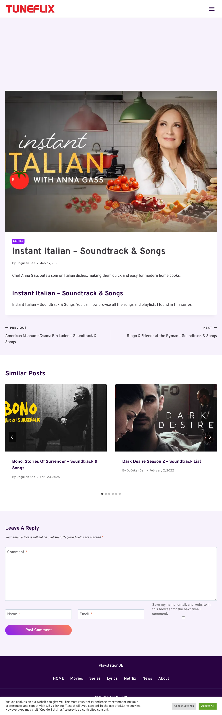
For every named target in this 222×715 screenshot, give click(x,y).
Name (13, 614)
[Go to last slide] (12, 437)
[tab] (102, 494)
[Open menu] (212, 8)
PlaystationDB (111, 665)
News (147, 678)
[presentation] (56, 418)
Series (18, 241)
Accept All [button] (207, 706)
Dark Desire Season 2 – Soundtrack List (161, 462)
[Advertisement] (111, 58)
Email (86, 614)
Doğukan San (25, 263)
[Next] (209, 437)
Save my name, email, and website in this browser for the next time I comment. (181, 609)
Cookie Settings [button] (184, 706)
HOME (58, 678)
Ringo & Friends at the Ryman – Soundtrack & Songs (172, 332)
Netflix (130, 678)
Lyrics (112, 678)
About (163, 678)
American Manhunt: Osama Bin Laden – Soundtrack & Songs (50, 335)
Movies (76, 678)
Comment (17, 552)
